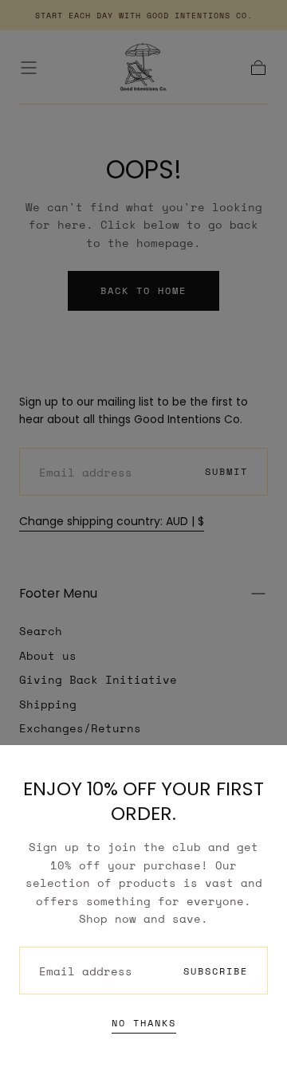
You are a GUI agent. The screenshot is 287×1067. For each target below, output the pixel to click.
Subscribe (215, 971)
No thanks (144, 1023)
